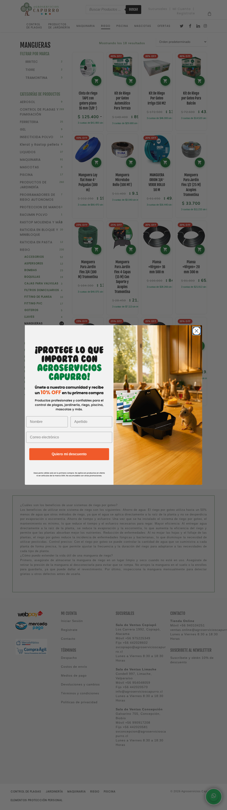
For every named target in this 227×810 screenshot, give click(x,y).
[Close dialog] (196, 331)
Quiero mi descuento (69, 454)
